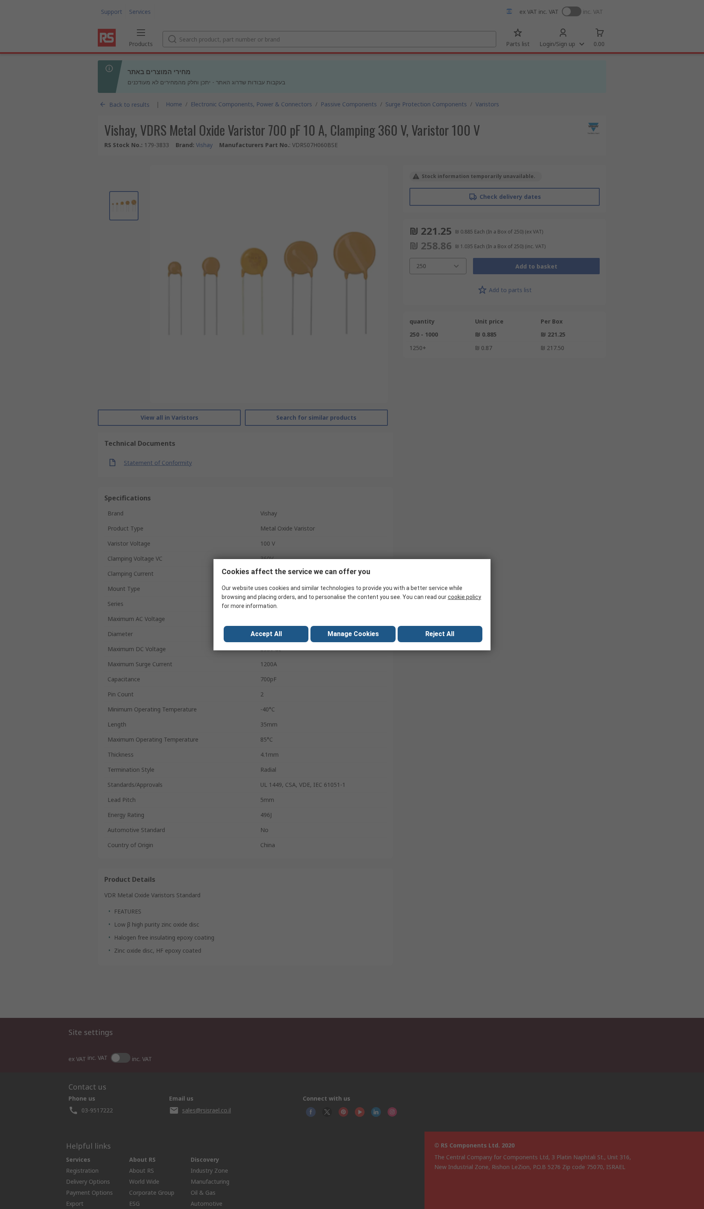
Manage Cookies (353, 634)
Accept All (266, 634)
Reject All (439, 634)
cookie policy (464, 597)
